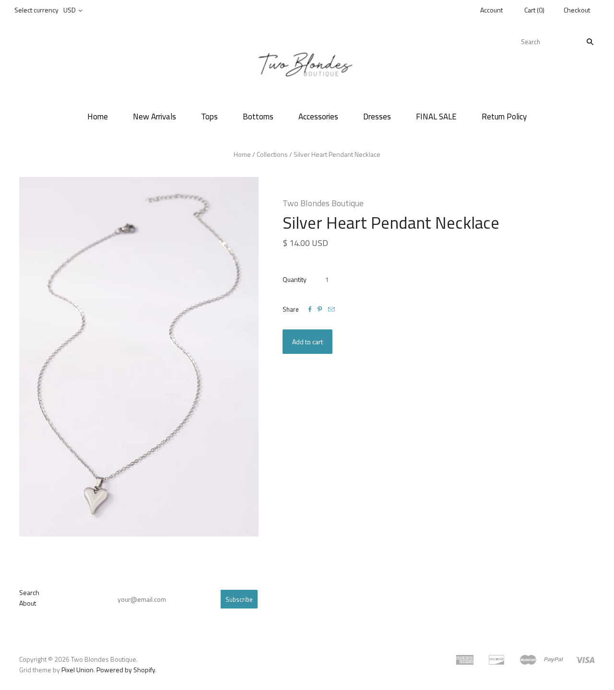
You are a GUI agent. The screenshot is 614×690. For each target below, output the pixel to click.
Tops (209, 116)
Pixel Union (77, 670)
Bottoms (258, 116)
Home (97, 116)
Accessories (318, 116)
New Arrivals (154, 116)
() (534, 10)
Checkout (577, 10)
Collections (272, 154)
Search (29, 592)
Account (491, 10)
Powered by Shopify (125, 670)
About (27, 603)
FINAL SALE (436, 116)
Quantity (295, 279)
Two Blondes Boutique (323, 203)
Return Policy (504, 116)
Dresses (377, 116)
